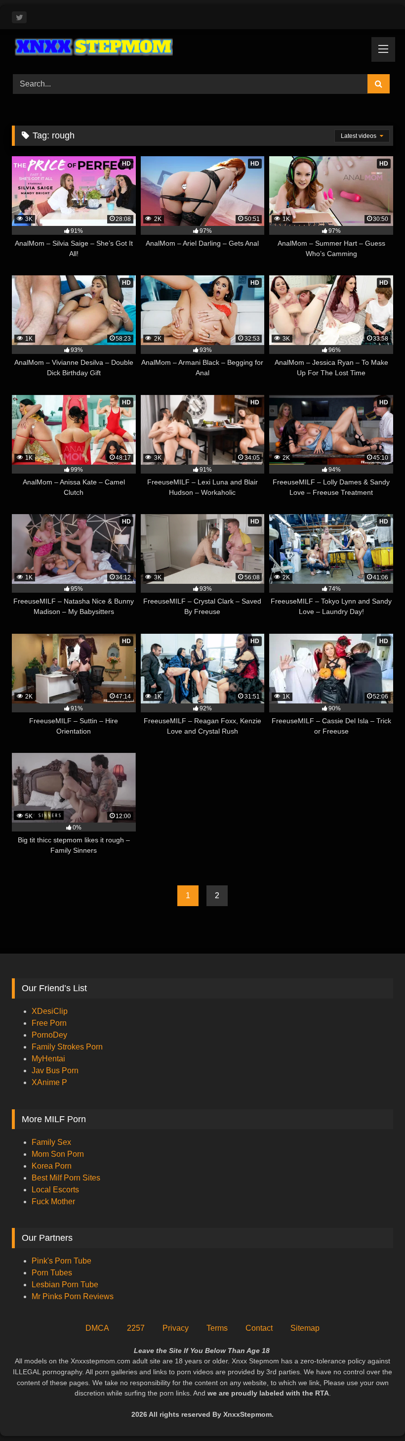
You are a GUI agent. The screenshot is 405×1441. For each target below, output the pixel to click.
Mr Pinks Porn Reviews (74, 1296)
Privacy (175, 1328)
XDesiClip (50, 1011)
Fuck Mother (53, 1201)
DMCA (97, 1328)
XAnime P (49, 1082)
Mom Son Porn (58, 1154)
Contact (259, 1328)
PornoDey (49, 1035)
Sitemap (305, 1328)
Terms (217, 1328)
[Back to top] (374, 1411)
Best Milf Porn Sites (66, 1178)
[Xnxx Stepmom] (202, 48)
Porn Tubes (52, 1272)
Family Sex (51, 1142)
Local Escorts (55, 1189)
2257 (136, 1328)
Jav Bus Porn (55, 1070)
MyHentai (48, 1058)
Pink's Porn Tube (61, 1261)
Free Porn (49, 1023)
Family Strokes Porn (67, 1047)
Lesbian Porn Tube (65, 1284)
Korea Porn (52, 1166)
